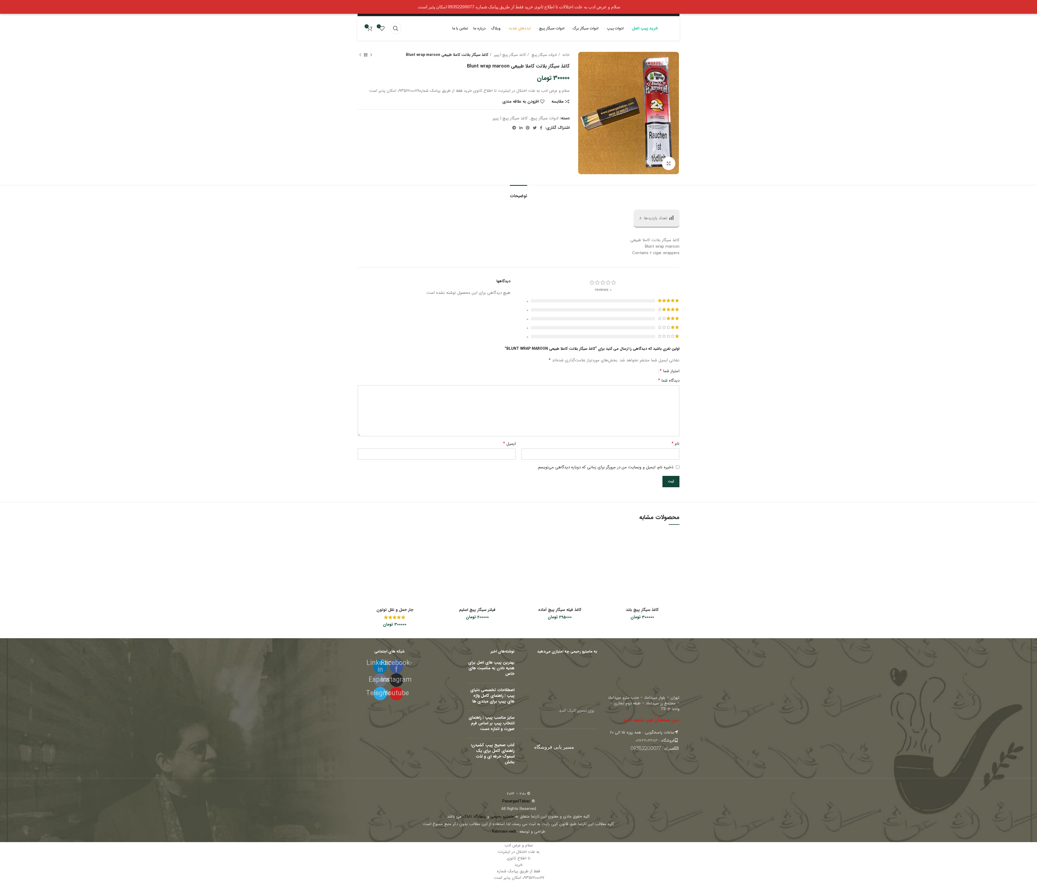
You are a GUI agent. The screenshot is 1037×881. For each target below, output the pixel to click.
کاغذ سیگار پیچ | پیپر (509, 55)
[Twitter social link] (534, 127)
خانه (565, 55)
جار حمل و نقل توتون (394, 610)
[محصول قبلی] (371, 55)
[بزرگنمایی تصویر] (668, 163)
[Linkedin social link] (521, 127)
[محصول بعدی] (360, 55)
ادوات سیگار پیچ (543, 55)
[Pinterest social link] (527, 127)
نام (675, 443)
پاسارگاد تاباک (474, 816)
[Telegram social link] (514, 127)
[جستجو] (395, 28)
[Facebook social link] (541, 127)
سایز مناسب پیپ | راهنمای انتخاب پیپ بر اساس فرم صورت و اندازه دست (491, 723)
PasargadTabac (516, 801)
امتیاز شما (669, 371)
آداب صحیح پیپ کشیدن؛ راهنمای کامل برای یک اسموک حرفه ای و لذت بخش (492, 753)
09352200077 (646, 748)
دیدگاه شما (668, 380)
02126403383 (646, 740)
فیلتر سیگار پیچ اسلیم (477, 610)
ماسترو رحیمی (502, 816)
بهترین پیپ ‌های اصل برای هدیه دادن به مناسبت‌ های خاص (491, 668)
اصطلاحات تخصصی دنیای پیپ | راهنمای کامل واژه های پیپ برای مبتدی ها (492, 696)
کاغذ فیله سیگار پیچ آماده (559, 610)
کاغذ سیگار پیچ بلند (642, 610)
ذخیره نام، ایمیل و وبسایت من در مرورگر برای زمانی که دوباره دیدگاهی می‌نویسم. (605, 467)
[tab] (518, 193)
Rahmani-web (504, 831)
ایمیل (509, 443)
